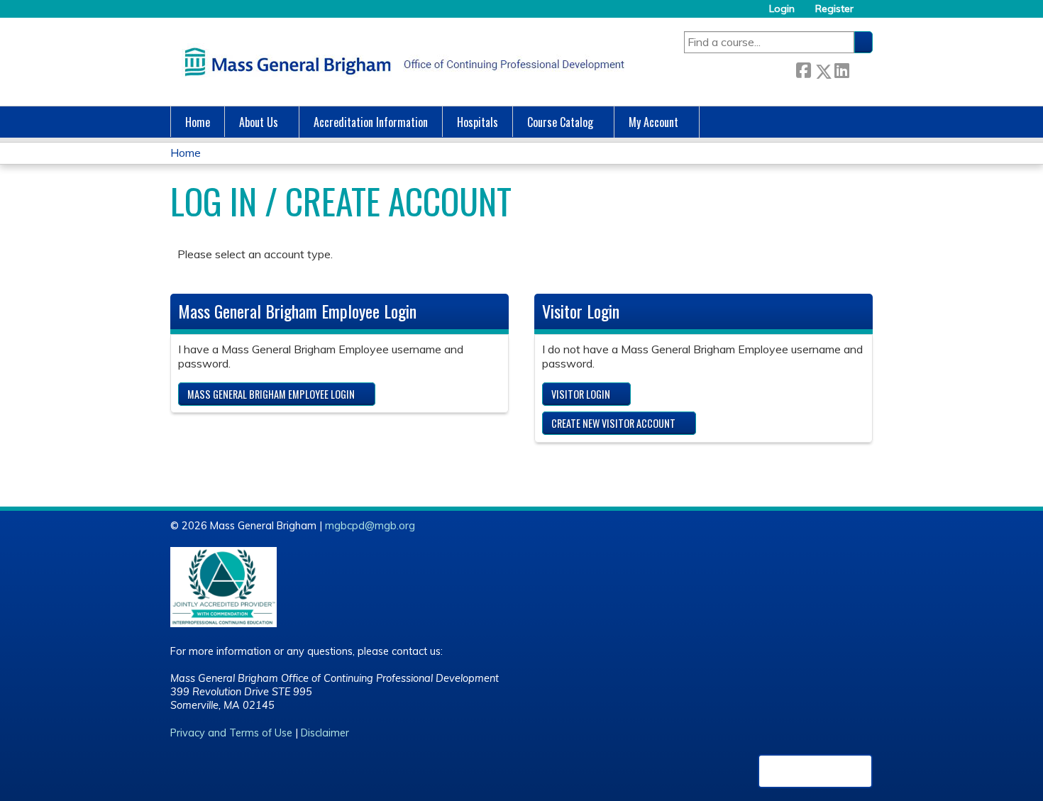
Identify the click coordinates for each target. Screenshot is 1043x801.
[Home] (400, 62)
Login (782, 9)
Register (834, 9)
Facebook (803, 68)
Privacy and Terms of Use (231, 733)
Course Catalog (560, 122)
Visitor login (580, 394)
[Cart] (868, 14)
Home (197, 122)
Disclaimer (325, 733)
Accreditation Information (371, 122)
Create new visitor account (613, 423)
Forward (861, 68)
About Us (258, 122)
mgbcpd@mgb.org (370, 525)
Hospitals (477, 122)
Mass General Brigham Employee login (271, 394)
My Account (653, 122)
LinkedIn (841, 68)
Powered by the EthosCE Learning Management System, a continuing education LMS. (815, 771)
